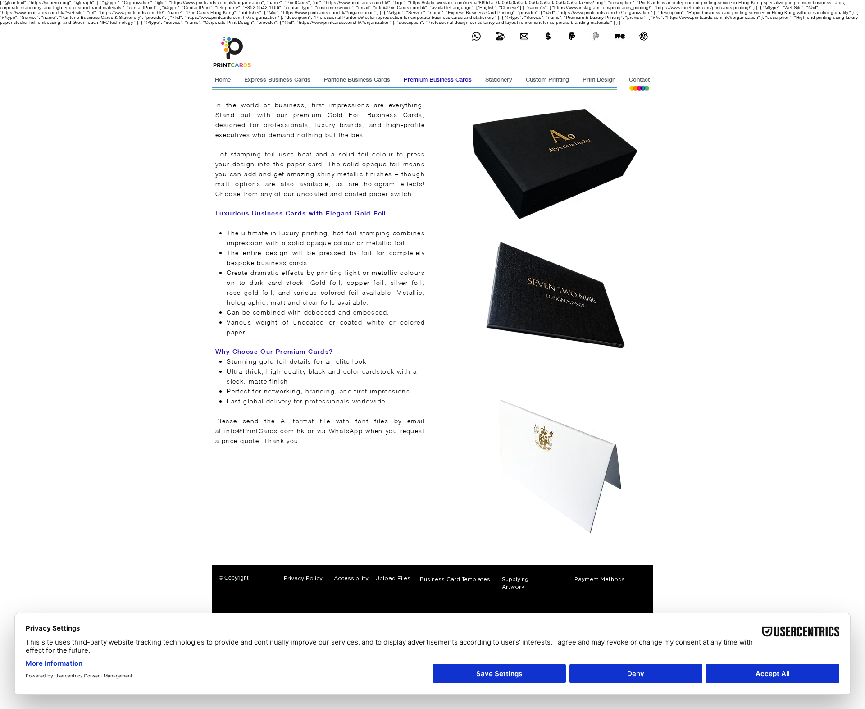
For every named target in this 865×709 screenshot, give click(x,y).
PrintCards (260, 431)
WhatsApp (347, 431)
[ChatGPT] (643, 36)
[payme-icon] (595, 36)
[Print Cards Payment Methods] (548, 36)
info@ (233, 431)
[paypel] (572, 36)
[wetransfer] (619, 36)
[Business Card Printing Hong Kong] (476, 36)
